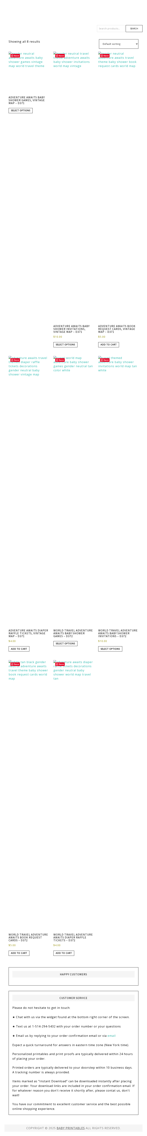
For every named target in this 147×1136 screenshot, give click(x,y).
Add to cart (109, 344)
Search (134, 28)
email (112, 1036)
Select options (20, 110)
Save (16, 55)
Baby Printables (73, 12)
